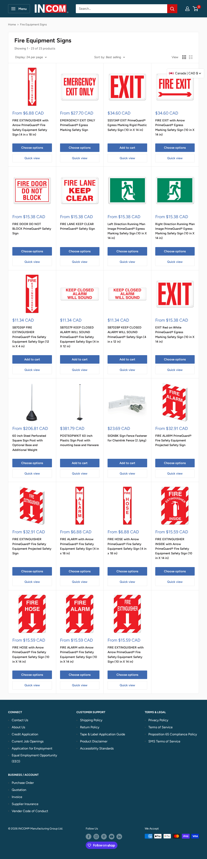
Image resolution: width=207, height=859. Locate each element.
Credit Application (25, 734)
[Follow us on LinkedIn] (119, 836)
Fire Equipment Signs (33, 24)
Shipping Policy (91, 720)
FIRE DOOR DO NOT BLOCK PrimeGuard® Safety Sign (31, 228)
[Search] (172, 8)
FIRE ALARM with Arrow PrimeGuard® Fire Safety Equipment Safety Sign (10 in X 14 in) (78, 654)
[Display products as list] (191, 57)
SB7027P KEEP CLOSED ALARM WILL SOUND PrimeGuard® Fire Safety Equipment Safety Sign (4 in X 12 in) (79, 337)
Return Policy (89, 727)
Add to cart (127, 147)
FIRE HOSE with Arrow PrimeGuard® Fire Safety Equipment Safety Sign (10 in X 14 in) (30, 654)
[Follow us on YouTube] (111, 836)
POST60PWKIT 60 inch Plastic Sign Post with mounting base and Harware (79, 440)
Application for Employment (32, 748)
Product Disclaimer (93, 741)
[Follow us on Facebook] (88, 836)
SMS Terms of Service (164, 741)
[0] (195, 8)
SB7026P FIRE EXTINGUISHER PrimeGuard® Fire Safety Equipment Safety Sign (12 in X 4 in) (30, 337)
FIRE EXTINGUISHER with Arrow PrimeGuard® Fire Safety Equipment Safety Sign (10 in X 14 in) (126, 654)
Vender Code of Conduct (30, 811)
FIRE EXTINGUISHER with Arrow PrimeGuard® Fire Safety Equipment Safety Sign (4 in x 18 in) (30, 127)
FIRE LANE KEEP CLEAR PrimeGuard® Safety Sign (77, 226)
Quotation (19, 790)
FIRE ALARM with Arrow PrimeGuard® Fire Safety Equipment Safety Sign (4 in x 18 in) (79, 546)
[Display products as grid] (184, 57)
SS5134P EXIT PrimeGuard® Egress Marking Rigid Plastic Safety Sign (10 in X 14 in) (127, 125)
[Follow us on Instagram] (96, 836)
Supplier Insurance (25, 804)
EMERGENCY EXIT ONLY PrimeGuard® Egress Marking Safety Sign (77, 125)
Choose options (32, 147)
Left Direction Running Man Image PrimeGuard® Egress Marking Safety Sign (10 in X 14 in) (127, 231)
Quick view (32, 158)
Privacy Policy (158, 720)
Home (12, 24)
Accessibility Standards (97, 748)
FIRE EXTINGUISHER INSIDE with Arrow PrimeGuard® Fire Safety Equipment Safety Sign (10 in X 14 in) (173, 548)
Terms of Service (160, 727)
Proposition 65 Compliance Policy (172, 734)
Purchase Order (23, 783)
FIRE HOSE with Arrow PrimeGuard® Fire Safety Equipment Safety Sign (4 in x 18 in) (127, 546)
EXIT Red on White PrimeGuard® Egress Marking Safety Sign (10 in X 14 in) (174, 334)
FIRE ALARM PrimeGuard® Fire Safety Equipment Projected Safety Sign (173, 440)
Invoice (17, 797)
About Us (18, 727)
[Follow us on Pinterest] (104, 836)
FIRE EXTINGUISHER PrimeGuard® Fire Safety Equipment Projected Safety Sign (31, 546)
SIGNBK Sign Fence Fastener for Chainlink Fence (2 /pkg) (127, 438)
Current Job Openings (27, 741)
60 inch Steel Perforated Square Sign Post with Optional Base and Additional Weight (29, 443)
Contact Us (20, 720)
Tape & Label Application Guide (102, 734)
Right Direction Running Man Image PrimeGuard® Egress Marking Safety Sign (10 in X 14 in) (175, 231)
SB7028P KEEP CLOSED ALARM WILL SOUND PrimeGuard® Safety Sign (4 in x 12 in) (127, 334)
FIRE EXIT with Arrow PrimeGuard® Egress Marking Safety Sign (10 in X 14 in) (174, 127)
